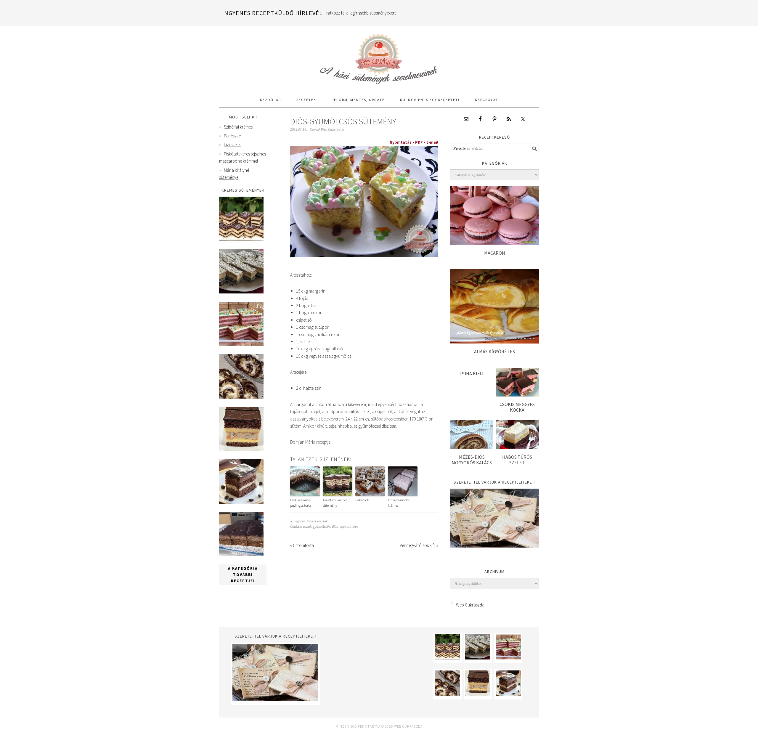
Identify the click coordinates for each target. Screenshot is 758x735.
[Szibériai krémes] (241, 239)
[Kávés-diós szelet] (241, 554)
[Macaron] (494, 243)
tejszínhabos (349, 527)
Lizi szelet (232, 144)
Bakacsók (362, 500)
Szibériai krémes (238, 127)
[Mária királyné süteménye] (241, 449)
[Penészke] (241, 292)
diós (335, 527)
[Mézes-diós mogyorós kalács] (471, 447)
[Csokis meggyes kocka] (517, 395)
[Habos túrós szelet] (517, 447)
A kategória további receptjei (243, 574)
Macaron (494, 253)
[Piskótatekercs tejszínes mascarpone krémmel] (241, 397)
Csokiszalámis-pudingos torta (300, 503)
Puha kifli (472, 373)
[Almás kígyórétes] (494, 342)
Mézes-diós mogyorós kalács (472, 460)
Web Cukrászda (379, 56)
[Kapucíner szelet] (241, 502)
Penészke (232, 136)
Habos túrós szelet (517, 460)
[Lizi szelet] (241, 344)
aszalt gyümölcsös (316, 527)
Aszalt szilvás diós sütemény (335, 503)
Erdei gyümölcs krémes (398, 503)
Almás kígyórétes (494, 351)
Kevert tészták (317, 521)
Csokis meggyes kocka (517, 407)
